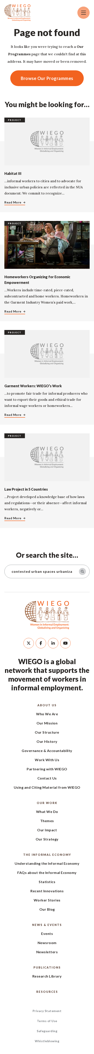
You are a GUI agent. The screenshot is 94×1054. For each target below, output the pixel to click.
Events (47, 933)
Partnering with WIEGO (47, 769)
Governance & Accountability (47, 750)
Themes (47, 821)
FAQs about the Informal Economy (47, 872)
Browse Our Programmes (47, 78)
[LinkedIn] (53, 643)
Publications (47, 967)
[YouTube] (65, 643)
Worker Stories (47, 900)
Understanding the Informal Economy (47, 863)
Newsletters (47, 952)
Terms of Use (47, 1021)
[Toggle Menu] (83, 13)
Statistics (47, 882)
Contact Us (47, 778)
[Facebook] (41, 643)
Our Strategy (47, 839)
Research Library (47, 976)
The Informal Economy (47, 854)
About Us (47, 705)
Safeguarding (47, 1031)
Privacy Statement (47, 1011)
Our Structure (47, 732)
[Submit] (82, 571)
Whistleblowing (47, 1041)
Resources (47, 991)
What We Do (47, 811)
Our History (47, 741)
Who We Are (47, 714)
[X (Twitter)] (28, 643)
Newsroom (47, 943)
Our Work (47, 803)
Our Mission (47, 723)
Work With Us (47, 760)
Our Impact (47, 830)
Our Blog (47, 909)
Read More (12, 202)
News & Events (47, 925)
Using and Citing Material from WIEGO (47, 787)
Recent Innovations (47, 891)
